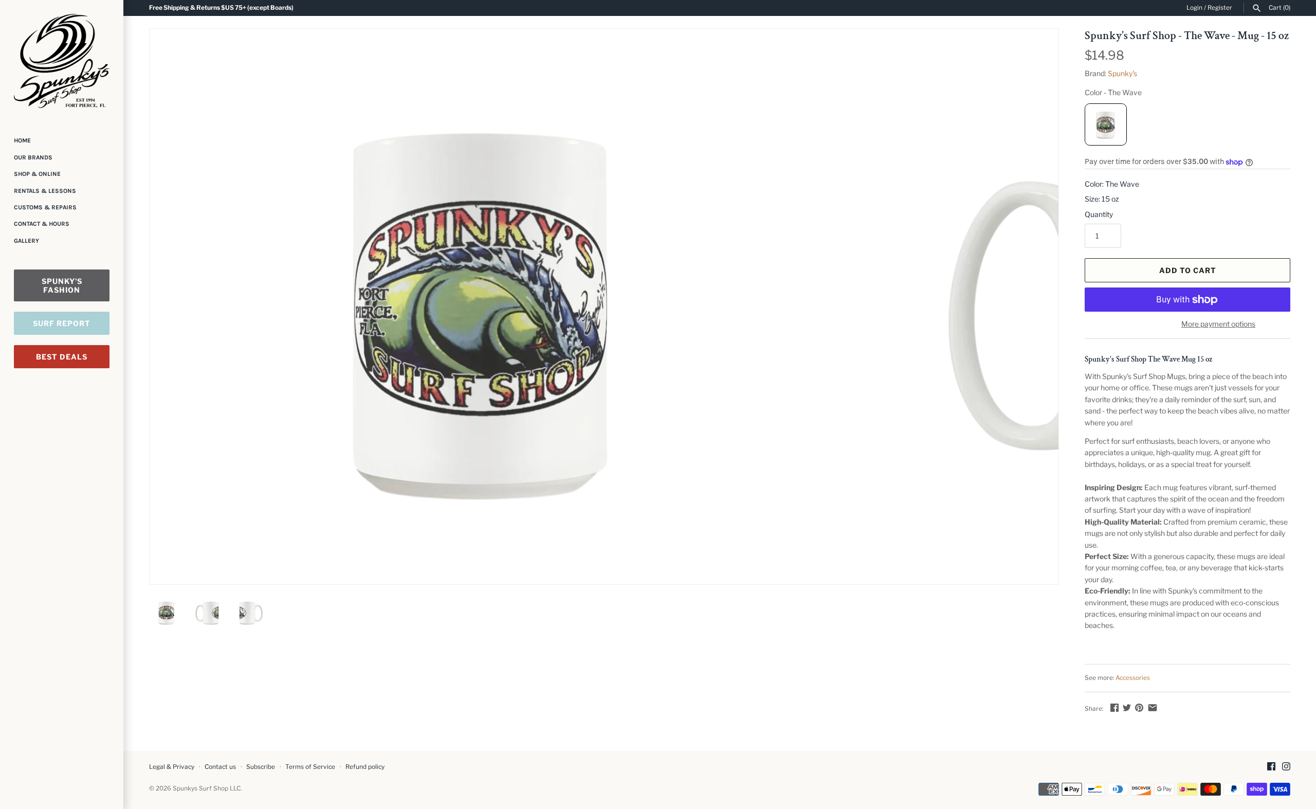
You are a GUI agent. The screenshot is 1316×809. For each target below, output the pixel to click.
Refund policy (365, 766)
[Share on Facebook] (1114, 707)
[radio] (1106, 124)
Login (1194, 7)
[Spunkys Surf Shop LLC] (61, 61)
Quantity (1099, 214)
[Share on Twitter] (1127, 707)
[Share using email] (1152, 707)
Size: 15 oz (1102, 198)
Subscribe (260, 766)
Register (1220, 7)
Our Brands (33, 157)
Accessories (1133, 677)
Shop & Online (37, 173)
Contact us (220, 766)
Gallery (26, 240)
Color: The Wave (1112, 183)
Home (22, 140)
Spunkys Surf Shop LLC (207, 788)
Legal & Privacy (171, 766)
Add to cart (1187, 270)
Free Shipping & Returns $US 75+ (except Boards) (221, 7)
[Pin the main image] (1139, 707)
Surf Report (61, 323)
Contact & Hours (41, 223)
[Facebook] (1271, 767)
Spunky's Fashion (62, 285)
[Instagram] (1286, 767)
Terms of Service (310, 766)
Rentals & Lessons (45, 190)
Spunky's (1122, 73)
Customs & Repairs (45, 207)
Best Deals (61, 356)
